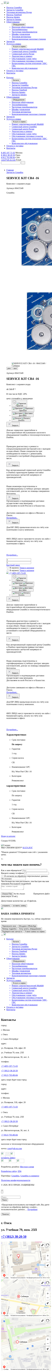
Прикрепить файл (41, 894)
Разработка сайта (9, 1171)
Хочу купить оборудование (30, 929)
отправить (6, 906)
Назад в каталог (8, 836)
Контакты (10, 73)
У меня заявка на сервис (35, 932)
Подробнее (32, 1209)
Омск (3, 1242)
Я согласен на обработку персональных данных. (26, 876)
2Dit (19, 1171)
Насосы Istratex (13, 17)
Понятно (5, 1214)
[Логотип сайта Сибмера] (8, 3)
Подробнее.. (11, 518)
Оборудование (13, 22)
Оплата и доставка (14, 70)
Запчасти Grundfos (14, 10)
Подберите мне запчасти (12, 932)
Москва (3, 1280)
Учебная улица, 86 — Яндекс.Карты (13, 1244)
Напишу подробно (9, 929)
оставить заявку (19, 906)
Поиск (4, 1200)
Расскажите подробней (20, 884)
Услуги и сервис (13, 44)
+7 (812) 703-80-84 (9, 1075)
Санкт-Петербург (7, 1318)
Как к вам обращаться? (11, 870)
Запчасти (10, 41)
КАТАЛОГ (28, 847)
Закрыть (15, 426)
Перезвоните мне (9, 926)
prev (9, 368)
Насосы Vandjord (14, 15)
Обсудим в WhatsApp (27, 926)
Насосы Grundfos (14, 7)
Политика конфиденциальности (15, 1180)
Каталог (10, 77)
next (15, 368)
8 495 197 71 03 (8, 153)
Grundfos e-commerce (29, 1176)
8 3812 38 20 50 (8, 155)
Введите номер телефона (12, 873)
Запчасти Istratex (13, 19)
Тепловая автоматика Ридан (19, 12)
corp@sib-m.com (8, 160)
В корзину (14, 568)
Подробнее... (12, 555)
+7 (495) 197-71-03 (17, 573)
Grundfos (15, 1176)
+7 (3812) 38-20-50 (9, 1071)
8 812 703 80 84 (8, 157)
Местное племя (27, 1167)
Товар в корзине (26, 568)
